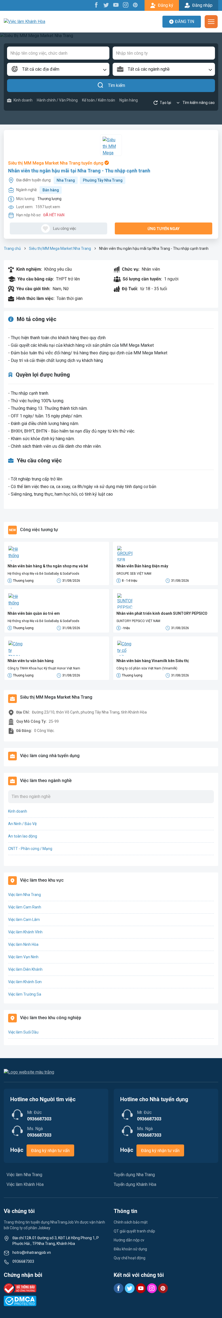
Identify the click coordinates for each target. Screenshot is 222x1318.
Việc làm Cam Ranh (24, 907)
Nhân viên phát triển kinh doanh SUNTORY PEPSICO (161, 613)
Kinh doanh (23, 100)
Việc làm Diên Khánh (25, 969)
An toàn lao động (22, 836)
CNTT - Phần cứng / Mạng (30, 848)
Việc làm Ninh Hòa (23, 944)
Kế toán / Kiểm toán (98, 100)
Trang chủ (12, 248)
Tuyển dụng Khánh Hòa (135, 1184)
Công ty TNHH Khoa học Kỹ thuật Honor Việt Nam (44, 668)
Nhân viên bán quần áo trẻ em (34, 613)
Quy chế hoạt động (129, 1258)
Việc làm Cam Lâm (24, 919)
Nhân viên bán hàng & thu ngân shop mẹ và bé (48, 566)
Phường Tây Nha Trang (103, 180)
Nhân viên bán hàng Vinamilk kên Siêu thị (152, 661)
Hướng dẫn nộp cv (129, 1240)
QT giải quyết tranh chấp (134, 1231)
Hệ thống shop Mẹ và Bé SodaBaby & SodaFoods (43, 573)
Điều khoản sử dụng (130, 1249)
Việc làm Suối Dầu (23, 1032)
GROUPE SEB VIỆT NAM (133, 573)
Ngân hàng (128, 100)
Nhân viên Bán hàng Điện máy (142, 566)
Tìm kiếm (116, 85)
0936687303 (23, 1261)
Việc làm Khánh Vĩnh (25, 932)
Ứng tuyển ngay (163, 229)
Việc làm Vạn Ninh (23, 957)
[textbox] (58, 69)
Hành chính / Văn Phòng (57, 100)
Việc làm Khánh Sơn (25, 982)
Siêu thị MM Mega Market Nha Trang (60, 248)
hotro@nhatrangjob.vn (31, 1252)
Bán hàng (51, 190)
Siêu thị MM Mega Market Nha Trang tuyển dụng (56, 163)
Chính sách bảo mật (131, 1222)
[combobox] (58, 69)
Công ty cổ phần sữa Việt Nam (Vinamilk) (146, 668)
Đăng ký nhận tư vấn (50, 1150)
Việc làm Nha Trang (24, 894)
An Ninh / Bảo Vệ (22, 824)
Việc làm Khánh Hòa (25, 1184)
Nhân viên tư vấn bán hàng (31, 661)
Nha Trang (66, 180)
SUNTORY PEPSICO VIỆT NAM (138, 621)
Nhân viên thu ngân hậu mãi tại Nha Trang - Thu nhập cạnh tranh (79, 171)
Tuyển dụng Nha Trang (134, 1174)
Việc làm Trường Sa (24, 994)
